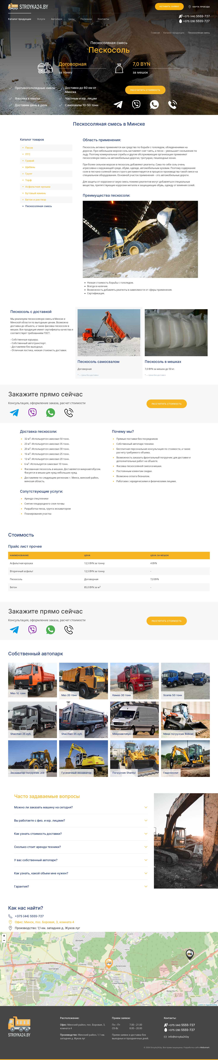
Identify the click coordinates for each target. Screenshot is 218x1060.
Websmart (204, 1047)
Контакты (103, 18)
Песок (29, 147)
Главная (155, 32)
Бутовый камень (35, 193)
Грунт (28, 173)
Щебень (30, 167)
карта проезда (201, 7)
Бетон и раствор (35, 199)
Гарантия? (21, 886)
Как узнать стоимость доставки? (38, 833)
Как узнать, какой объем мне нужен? (41, 873)
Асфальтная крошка (37, 186)
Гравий (29, 160)
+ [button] (4, 936)
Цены (71, 18)
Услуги (41, 18)
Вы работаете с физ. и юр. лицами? (39, 820)
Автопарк (56, 18)
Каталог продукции (19, 18)
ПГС (27, 154)
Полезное (86, 18)
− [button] (4, 940)
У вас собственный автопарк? (36, 860)
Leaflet (200, 1005)
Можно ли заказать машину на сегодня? (43, 807)
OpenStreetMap (211, 1005)
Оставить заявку (169, 6)
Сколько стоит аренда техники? (37, 847)
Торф (28, 180)
